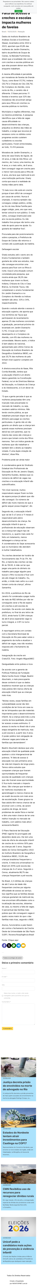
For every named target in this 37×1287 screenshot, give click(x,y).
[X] (9, 945)
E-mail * (4, 977)
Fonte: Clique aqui (10, 940)
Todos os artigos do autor (12, 958)
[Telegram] (18, 945)
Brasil (4, 32)
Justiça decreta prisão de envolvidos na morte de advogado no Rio (17, 1086)
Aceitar (18, 11)
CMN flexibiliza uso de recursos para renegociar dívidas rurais (18, 1192)
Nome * (4, 968)
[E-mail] (23, 945)
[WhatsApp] (13, 945)
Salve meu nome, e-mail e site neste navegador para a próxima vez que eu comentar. (16, 995)
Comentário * (6, 1002)
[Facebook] (4, 945)
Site (3, 985)
